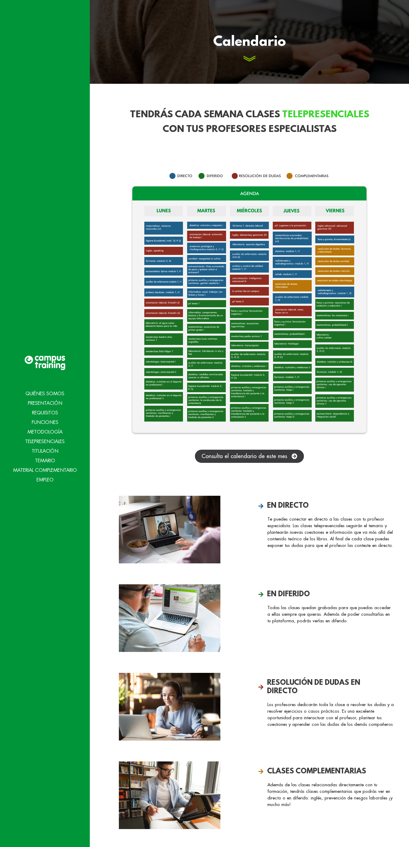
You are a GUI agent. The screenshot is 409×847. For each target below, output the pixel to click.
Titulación (45, 451)
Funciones (45, 422)
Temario (45, 460)
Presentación (45, 403)
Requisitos (45, 412)
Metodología (45, 432)
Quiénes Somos (44, 393)
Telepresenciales (45, 441)
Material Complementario (45, 470)
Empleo (45, 480)
